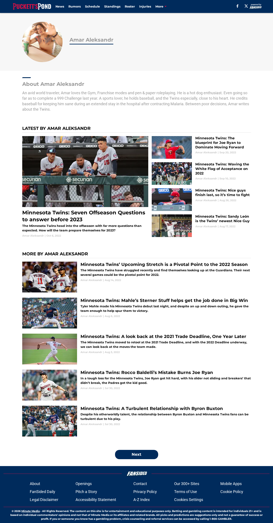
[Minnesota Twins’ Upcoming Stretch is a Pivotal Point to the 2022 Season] (136, 277)
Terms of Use (185, 491)
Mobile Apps (231, 483)
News (59, 6)
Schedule (92, 6)
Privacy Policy (145, 491)
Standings (112, 6)
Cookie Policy (231, 491)
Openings (84, 483)
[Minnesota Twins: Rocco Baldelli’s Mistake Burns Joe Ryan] (136, 385)
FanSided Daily (42, 491)
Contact (140, 483)
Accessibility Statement (96, 499)
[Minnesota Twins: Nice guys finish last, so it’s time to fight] (201, 199)
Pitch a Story (86, 491)
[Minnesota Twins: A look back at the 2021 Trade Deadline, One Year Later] (136, 349)
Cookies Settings (188, 499)
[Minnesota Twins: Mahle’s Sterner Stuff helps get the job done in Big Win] (136, 313)
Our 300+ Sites (186, 483)
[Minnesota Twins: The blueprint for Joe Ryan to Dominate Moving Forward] (201, 147)
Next (136, 454)
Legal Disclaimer (44, 499)
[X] (246, 6)
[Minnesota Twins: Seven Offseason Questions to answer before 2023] (85, 187)
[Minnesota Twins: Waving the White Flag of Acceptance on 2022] (201, 173)
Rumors (74, 6)
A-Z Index (141, 499)
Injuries (145, 6)
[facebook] (237, 6)
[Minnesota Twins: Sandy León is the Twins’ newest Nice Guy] (201, 225)
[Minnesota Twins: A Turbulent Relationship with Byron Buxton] (136, 421)
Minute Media (30, 511)
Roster (130, 6)
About (35, 483)
